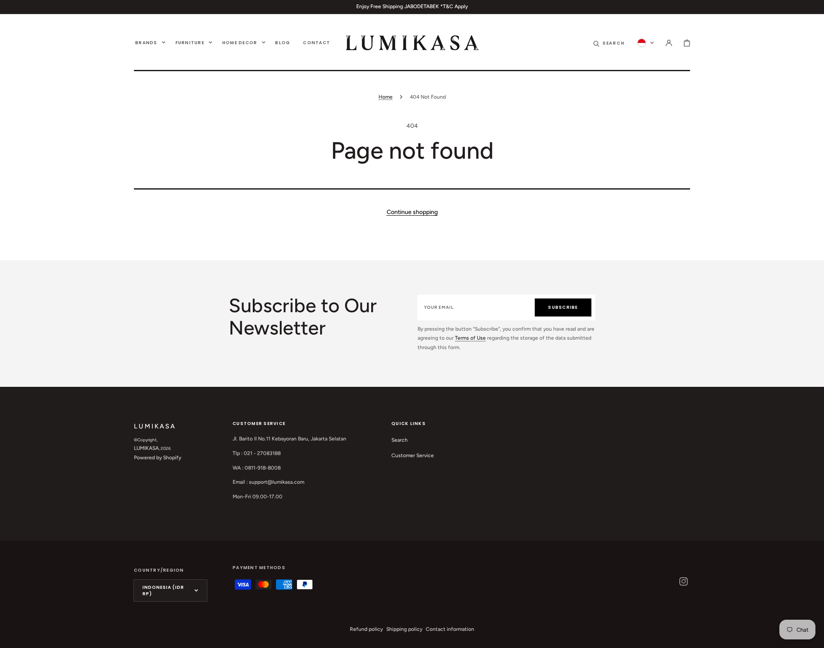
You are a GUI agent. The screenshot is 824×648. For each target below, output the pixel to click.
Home (386, 97)
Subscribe (563, 307)
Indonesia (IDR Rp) (163, 590)
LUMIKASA (146, 448)
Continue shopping (412, 212)
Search (399, 440)
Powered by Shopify (157, 458)
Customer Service (412, 455)
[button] (609, 42)
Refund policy (366, 629)
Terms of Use (470, 338)
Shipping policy (404, 629)
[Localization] (645, 42)
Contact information (450, 629)
